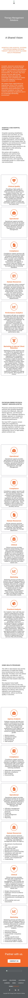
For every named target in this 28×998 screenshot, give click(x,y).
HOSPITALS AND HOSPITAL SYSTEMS (14, 47)
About (5, 980)
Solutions (12, 980)
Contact (21, 983)
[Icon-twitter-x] (12, 990)
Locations (22, 980)
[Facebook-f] (9, 990)
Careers (7, 983)
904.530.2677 (16, 986)
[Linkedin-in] (15, 990)
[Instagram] (18, 990)
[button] (14, 3)
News (14, 983)
